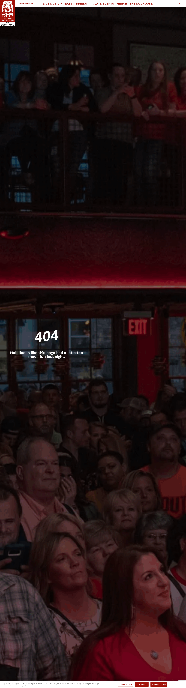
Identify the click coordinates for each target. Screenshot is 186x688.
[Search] (180, 4)
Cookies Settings (125, 684)
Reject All (142, 684)
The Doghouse (141, 3)
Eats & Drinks (76, 3)
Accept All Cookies (159, 684)
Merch (122, 3)
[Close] (182, 684)
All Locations (7, 24)
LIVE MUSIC (51, 3)
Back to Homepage (47, 366)
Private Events (102, 3)
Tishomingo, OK (26, 4)
